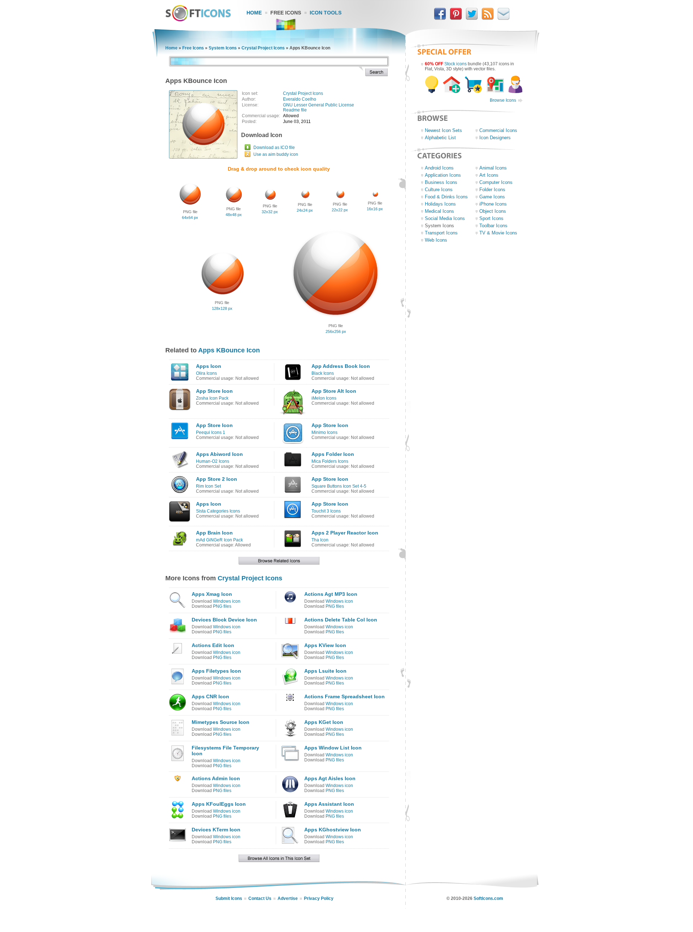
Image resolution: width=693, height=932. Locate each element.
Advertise (288, 898)
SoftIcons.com (488, 898)
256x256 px (336, 331)
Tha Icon (319, 539)
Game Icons (492, 196)
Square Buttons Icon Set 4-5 (338, 486)
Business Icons (441, 182)
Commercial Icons (498, 130)
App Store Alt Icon (333, 391)
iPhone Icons (493, 204)
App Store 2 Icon (216, 479)
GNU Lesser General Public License (318, 104)
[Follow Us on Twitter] (472, 18)
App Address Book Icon (340, 366)
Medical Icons (439, 211)
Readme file (295, 110)
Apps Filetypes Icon (216, 671)
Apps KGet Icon (323, 722)
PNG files (222, 606)
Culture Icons (439, 189)
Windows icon (226, 601)
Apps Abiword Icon (219, 454)
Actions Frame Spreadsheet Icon (344, 696)
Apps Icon (208, 366)
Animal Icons (493, 168)
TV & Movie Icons (498, 233)
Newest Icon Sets (443, 130)
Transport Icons (441, 233)
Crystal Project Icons (263, 47)
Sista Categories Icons (218, 511)
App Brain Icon (214, 533)
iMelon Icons (323, 398)
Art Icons (488, 175)
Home (254, 13)
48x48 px (234, 214)
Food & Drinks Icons (446, 196)
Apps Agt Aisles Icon (330, 778)
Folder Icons (492, 189)
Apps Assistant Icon (329, 804)
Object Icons (492, 211)
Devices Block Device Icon (224, 620)
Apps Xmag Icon (212, 594)
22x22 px (340, 210)
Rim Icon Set (208, 486)
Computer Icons (496, 182)
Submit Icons (228, 898)
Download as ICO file (274, 147)
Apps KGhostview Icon (332, 829)
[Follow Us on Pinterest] (456, 18)
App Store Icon (214, 391)
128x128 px (222, 308)
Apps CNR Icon (210, 696)
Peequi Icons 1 (210, 432)
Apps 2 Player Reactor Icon (344, 533)
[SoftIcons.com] (198, 20)
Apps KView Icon (325, 645)
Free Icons (285, 13)
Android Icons (439, 168)
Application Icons (443, 175)
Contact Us (259, 898)
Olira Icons (206, 373)
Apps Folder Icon (332, 454)
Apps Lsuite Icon (325, 671)
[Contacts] (503, 18)
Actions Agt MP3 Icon (330, 594)
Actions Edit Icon (213, 645)
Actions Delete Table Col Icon (340, 620)
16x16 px (375, 209)
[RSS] (487, 18)
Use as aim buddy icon (275, 154)
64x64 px (190, 217)
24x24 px (305, 210)
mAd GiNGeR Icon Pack (219, 539)
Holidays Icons (440, 204)
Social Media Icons (445, 218)
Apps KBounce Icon (229, 350)
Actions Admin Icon (216, 778)
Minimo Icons (324, 432)
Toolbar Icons (493, 225)
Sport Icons (491, 218)
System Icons (223, 47)
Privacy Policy (319, 898)
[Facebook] (440, 18)
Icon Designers (495, 137)
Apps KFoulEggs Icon (219, 804)
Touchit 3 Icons (326, 511)
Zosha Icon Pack (212, 398)
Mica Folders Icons (329, 461)
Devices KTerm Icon (216, 829)
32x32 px (270, 212)
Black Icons (322, 373)
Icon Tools (325, 13)
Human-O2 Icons (212, 461)
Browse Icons (503, 100)
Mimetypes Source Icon (220, 722)
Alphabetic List (440, 137)
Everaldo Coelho (299, 99)
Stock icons (455, 63)
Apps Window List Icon (333, 748)
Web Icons (436, 240)
